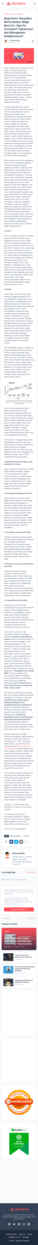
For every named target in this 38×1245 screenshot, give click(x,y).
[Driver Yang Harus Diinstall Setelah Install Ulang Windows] (8, 970)
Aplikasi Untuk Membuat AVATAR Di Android (24, 981)
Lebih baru (6, 918)
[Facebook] (11, 842)
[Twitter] (16, 842)
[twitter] (14, 1224)
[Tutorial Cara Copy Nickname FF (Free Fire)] (8, 957)
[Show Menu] (3, 3)
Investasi (26, 836)
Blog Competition (17, 14)
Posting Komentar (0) (19, 909)
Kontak (29, 1234)
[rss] (29, 1224)
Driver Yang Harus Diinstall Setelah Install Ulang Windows (25, 968)
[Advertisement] (19, 1013)
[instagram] (24, 1224)
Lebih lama (31, 918)
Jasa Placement (11, 1234)
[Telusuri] (34, 3)
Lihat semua (31, 872)
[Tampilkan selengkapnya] (26, 842)
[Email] (21, 842)
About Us (22, 1234)
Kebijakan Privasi (14, 1237)
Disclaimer (25, 1237)
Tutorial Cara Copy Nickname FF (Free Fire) (23, 956)
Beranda (7, 14)
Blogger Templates (22, 1241)
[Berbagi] (32, 41)
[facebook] (9, 1224)
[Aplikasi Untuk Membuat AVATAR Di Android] (8, 982)
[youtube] (19, 1224)
